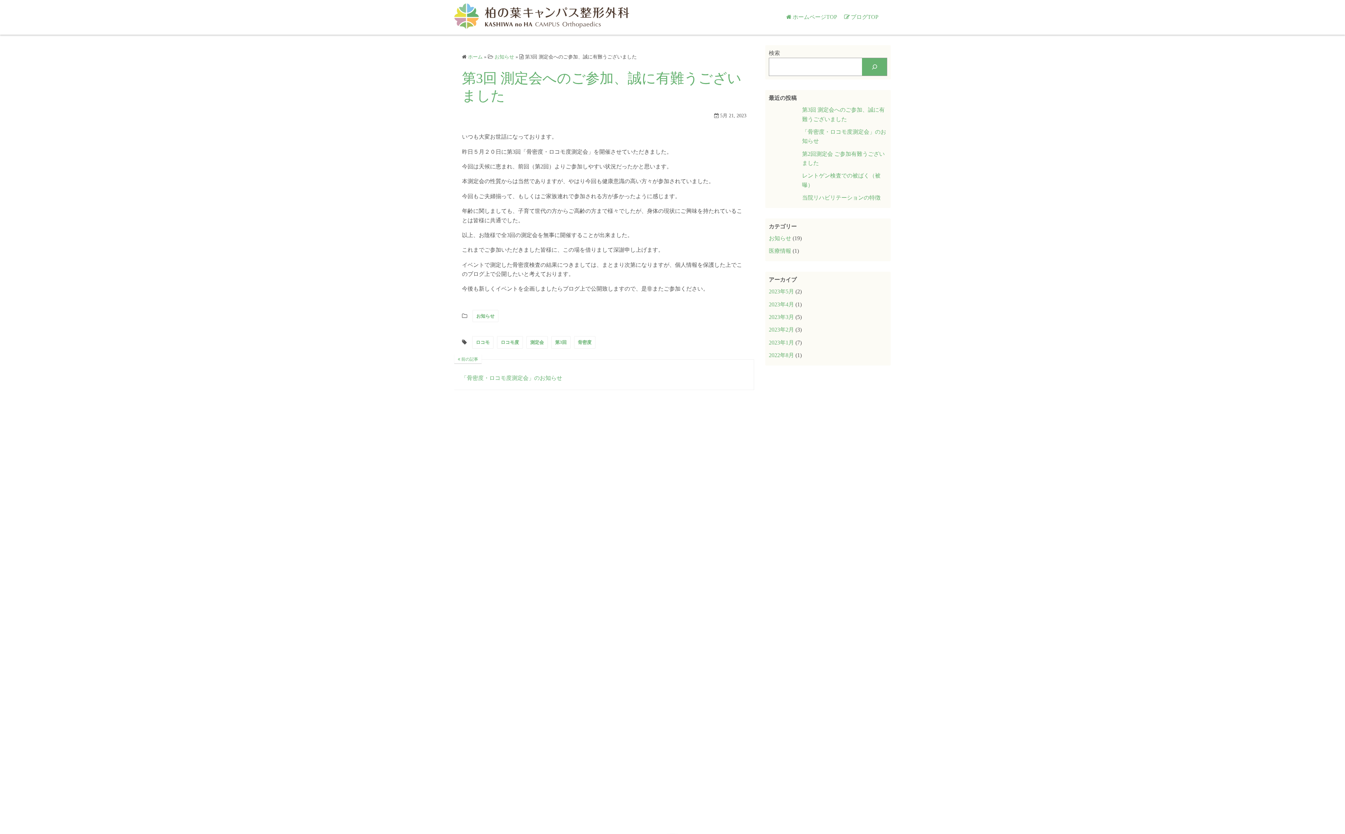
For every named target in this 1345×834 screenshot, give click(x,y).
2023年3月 (781, 317)
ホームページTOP (815, 17)
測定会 (537, 342)
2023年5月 (781, 291)
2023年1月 (781, 343)
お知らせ (485, 316)
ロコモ (483, 342)
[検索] (874, 66)
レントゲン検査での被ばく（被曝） (841, 180)
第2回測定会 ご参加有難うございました (843, 158)
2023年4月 (781, 304)
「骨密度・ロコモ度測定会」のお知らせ (844, 136)
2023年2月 (781, 330)
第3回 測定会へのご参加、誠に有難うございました (843, 114)
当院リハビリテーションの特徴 (841, 198)
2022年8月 (781, 355)
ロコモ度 (510, 342)
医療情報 (780, 251)
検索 (774, 53)
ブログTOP (864, 17)
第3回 (561, 342)
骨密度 (585, 342)
